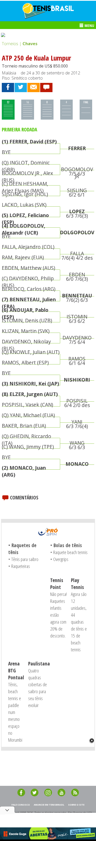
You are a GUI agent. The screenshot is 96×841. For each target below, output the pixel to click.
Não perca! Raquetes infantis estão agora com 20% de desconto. (58, 615)
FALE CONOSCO (21, 804)
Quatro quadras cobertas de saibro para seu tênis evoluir (37, 688)
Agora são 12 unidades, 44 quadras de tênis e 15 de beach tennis (79, 622)
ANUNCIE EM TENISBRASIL (49, 804)
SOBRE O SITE (76, 804)
